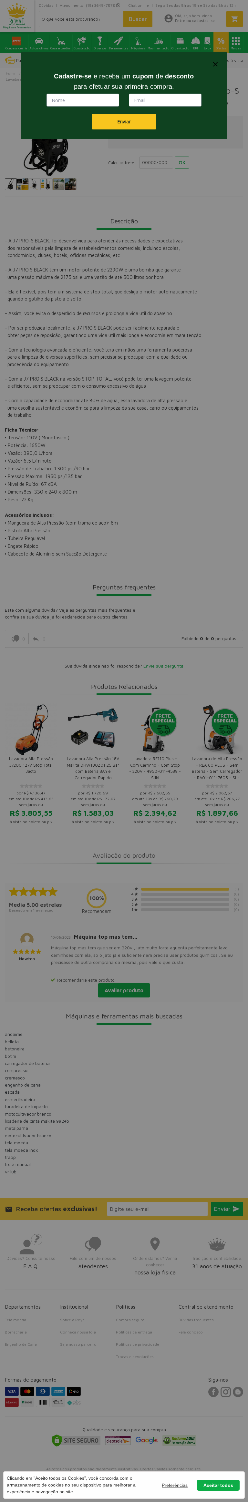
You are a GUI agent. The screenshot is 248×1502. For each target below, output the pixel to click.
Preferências (175, 1485)
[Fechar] (215, 64)
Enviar (124, 121)
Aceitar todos (218, 1485)
